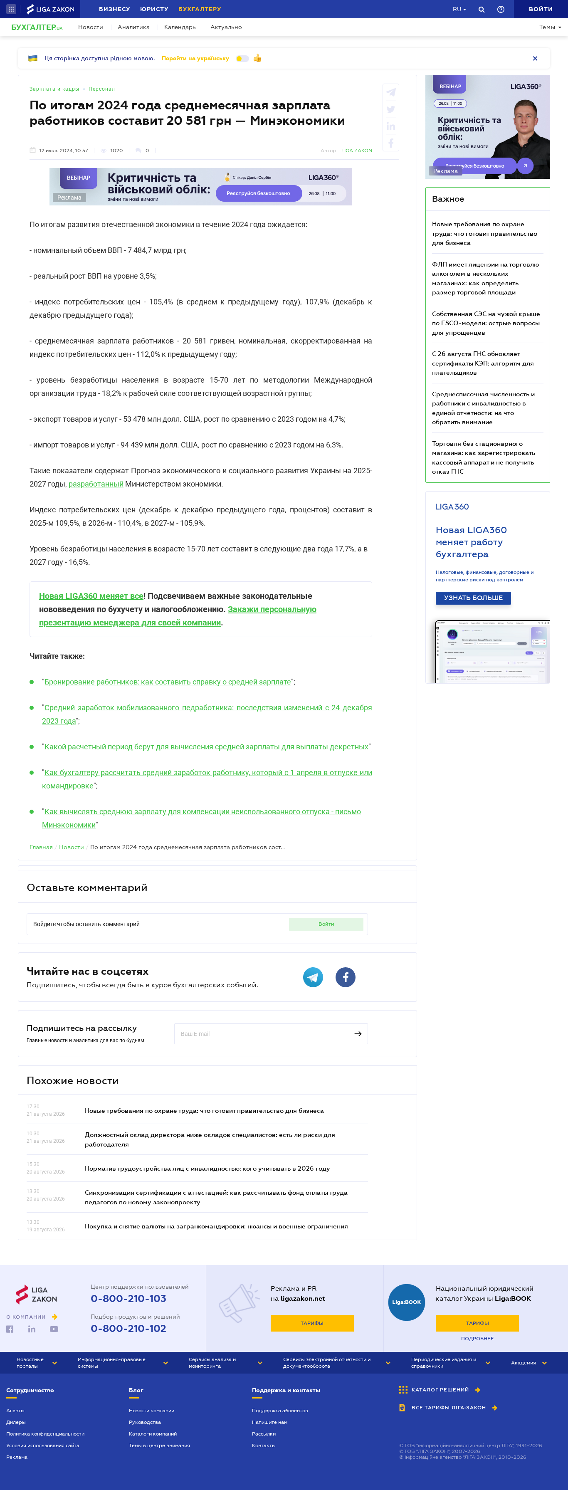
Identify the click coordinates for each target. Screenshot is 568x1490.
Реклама (16, 1457)
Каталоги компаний (153, 1434)
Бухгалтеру (199, 9)
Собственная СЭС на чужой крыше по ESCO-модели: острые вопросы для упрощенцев (486, 323)
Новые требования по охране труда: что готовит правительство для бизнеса (204, 1110)
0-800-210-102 (128, 1329)
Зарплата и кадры (54, 89)
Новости (90, 27)
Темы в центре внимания (159, 1445)
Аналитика (134, 27)
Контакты (264, 1445)
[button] (11, 9)
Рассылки (264, 1434)
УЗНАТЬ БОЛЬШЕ (473, 598)
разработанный (96, 483)
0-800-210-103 (128, 1299)
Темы (547, 27)
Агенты (15, 1410)
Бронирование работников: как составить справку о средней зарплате (167, 681)
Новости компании (151, 1410)
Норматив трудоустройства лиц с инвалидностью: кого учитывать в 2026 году (207, 1168)
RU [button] (457, 9)
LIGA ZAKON (356, 150)
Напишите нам (269, 1422)
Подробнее (477, 1339)
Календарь (180, 27)
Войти (326, 924)
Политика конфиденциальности (45, 1434)
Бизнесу (114, 9)
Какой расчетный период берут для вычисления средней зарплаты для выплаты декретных (206, 746)
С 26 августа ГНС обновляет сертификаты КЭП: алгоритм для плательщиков (483, 363)
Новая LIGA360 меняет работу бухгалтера (471, 542)
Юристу (154, 9)
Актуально (226, 27)
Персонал (102, 89)
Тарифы (312, 1323)
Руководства (145, 1422)
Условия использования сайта (42, 1445)
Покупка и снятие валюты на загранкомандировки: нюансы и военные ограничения (216, 1226)
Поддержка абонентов (280, 1410)
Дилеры (16, 1422)
